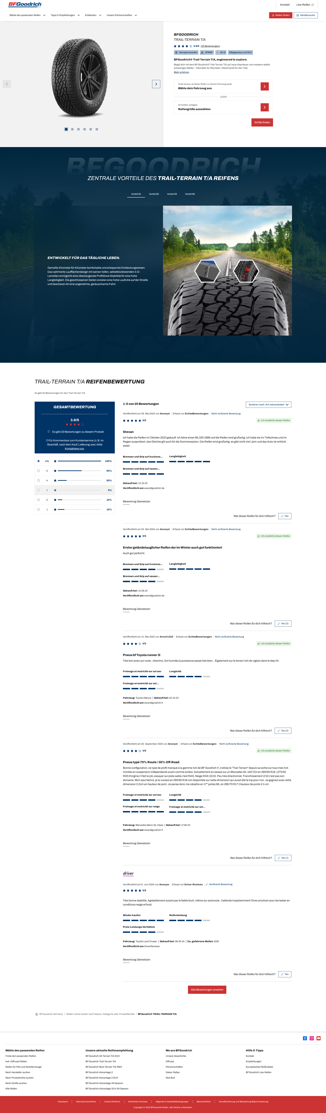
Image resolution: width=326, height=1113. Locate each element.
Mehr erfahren (181, 72)
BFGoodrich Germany (51, 1014)
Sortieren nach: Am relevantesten (266, 404)
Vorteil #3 (172, 194)
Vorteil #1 (136, 194)
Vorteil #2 (154, 194)
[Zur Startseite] (25, 5)
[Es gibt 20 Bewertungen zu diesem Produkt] (49, 431)
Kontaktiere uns (74, 448)
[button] (197, 46)
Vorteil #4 (190, 194)
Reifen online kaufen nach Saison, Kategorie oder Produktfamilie (100, 1014)
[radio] (75, 461)
